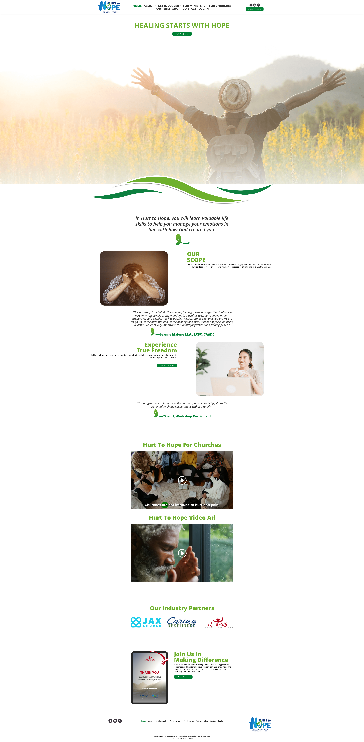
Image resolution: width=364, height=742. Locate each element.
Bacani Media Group (204, 736)
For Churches (220, 6)
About (149, 6)
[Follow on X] (258, 5)
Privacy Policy (175, 738)
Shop (176, 9)
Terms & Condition (187, 738)
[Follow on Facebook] (251, 5)
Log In (203, 9)
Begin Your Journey (182, 34)
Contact (189, 9)
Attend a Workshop (255, 9)
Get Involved (168, 6)
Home (137, 6)
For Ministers (194, 6)
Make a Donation (183, 677)
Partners (162, 9)
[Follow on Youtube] (254, 5)
